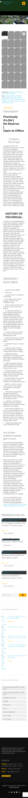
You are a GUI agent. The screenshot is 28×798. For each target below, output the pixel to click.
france (20, 97)
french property (18, 99)
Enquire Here (6, 776)
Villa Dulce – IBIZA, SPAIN (12, 541)
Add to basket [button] (8, 533)
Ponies (5, 701)
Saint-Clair (10, 102)
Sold (5, 708)
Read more (7, 545)
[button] (23, 33)
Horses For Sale (9, 698)
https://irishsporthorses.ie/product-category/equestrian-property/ (15, 505)
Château (13, 96)
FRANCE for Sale (7, 99)
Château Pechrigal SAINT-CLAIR (12, 96)
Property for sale (7, 101)
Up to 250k (7, 715)
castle (7, 96)
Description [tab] (8, 108)
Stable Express (14, 787)
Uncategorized (9, 712)
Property (12, 94)
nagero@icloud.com (13, 771)
